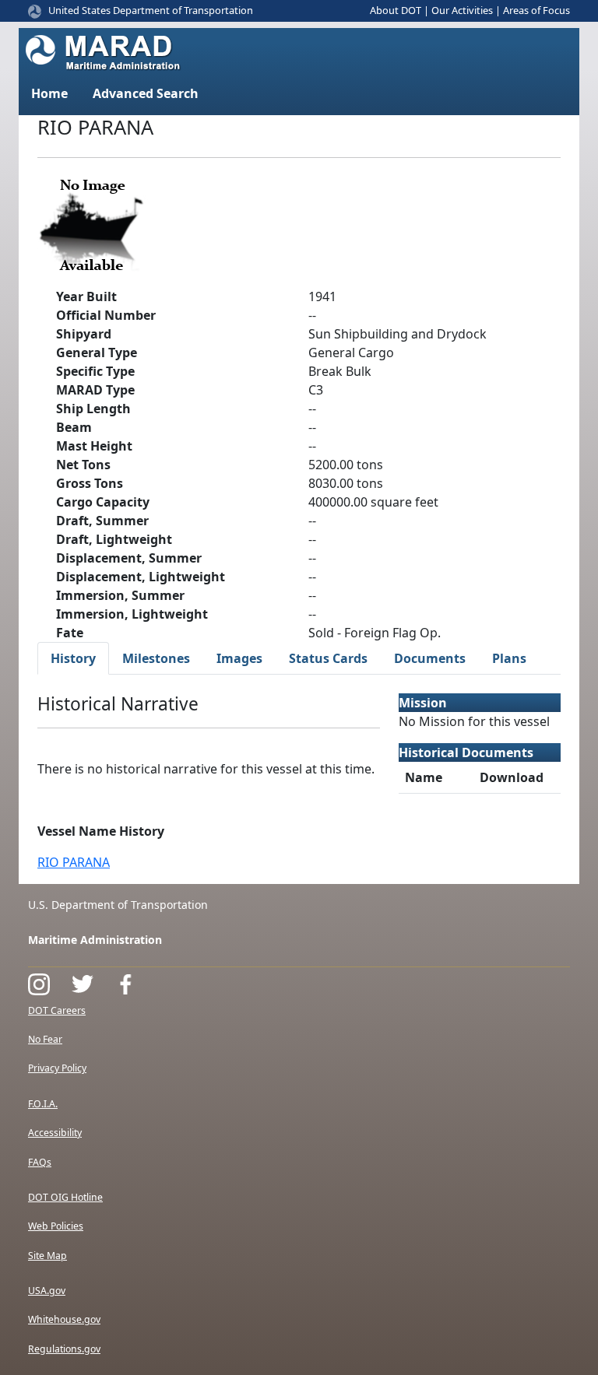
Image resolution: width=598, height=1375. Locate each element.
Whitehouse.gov (64, 1319)
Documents (430, 658)
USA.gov (46, 1290)
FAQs (39, 1162)
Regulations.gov (64, 1349)
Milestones (156, 658)
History (73, 658)
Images (239, 658)
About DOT (395, 10)
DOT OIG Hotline (65, 1197)
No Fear (45, 1039)
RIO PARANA (73, 862)
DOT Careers (57, 1010)
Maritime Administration (95, 939)
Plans (509, 658)
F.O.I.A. (43, 1103)
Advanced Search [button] (146, 93)
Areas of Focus (536, 10)
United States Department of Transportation (150, 10)
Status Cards (328, 658)
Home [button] (49, 93)
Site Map (47, 1255)
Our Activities (462, 10)
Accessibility (55, 1132)
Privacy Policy (57, 1068)
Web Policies (55, 1226)
